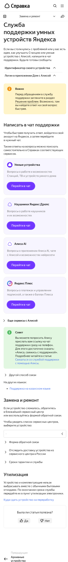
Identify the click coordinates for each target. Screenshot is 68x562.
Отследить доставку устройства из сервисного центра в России (31, 452)
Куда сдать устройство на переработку (29, 499)
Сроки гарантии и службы (25, 462)
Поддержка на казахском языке (30, 388)
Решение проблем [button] (26, 101)
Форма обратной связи (24, 442)
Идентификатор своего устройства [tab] (27, 68)
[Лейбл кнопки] (62, 6)
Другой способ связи (22, 375)
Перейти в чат (20, 186)
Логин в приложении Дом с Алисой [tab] (28, 75)
